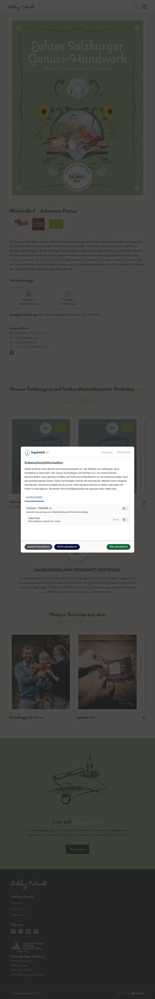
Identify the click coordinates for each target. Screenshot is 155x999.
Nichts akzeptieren (67, 546)
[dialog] (77, 500)
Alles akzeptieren (118, 546)
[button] (124, 508)
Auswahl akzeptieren (38, 546)
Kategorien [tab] (34, 497)
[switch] (125, 508)
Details (116, 519)
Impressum (107, 452)
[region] (78, 495)
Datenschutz (123, 452)
